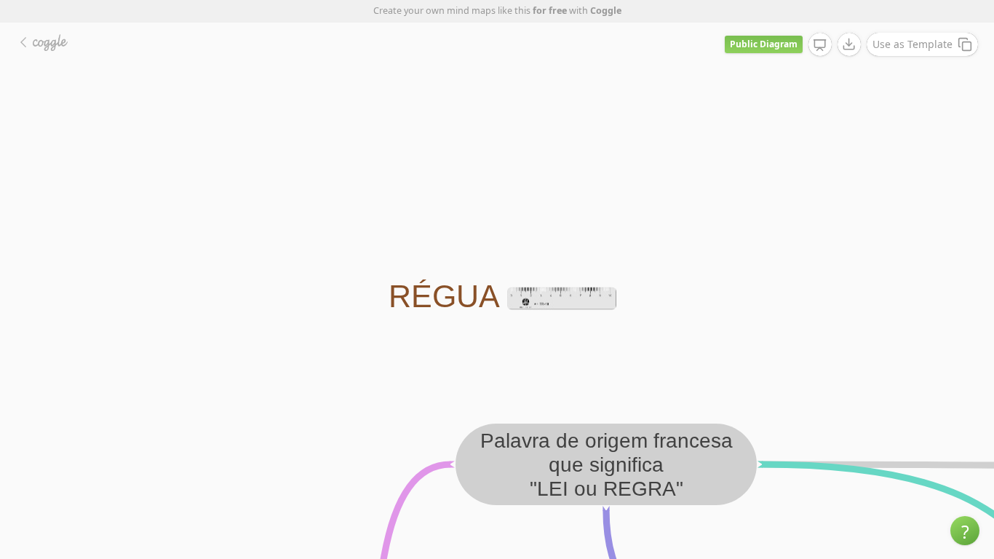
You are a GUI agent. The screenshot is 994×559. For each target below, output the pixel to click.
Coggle (605, 10)
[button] (964, 530)
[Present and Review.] (820, 45)
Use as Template (912, 44)
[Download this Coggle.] (849, 44)
